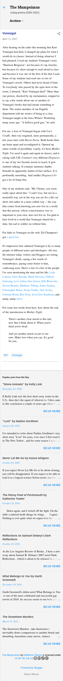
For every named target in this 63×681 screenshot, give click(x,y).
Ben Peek (25, 294)
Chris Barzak (19, 276)
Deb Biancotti (49, 281)
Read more (52, 411)
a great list (12, 237)
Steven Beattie (10, 285)
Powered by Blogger (31, 667)
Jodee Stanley (47, 285)
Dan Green (34, 281)
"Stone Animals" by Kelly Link (22, 384)
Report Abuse (31, 674)
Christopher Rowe (12, 290)
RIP (6, 355)
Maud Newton (36, 276)
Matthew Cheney (33, 655)
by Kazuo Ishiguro (25, 458)
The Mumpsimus (25, 7)
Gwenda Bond (10, 294)
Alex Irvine (45, 290)
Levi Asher (20, 281)
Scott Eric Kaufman (43, 294)
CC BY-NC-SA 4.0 (24, 658)
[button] (59, 34)
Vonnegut (17, 355)
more (19, 298)
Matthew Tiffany (29, 285)
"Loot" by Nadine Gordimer (20, 421)
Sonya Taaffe (31, 290)
